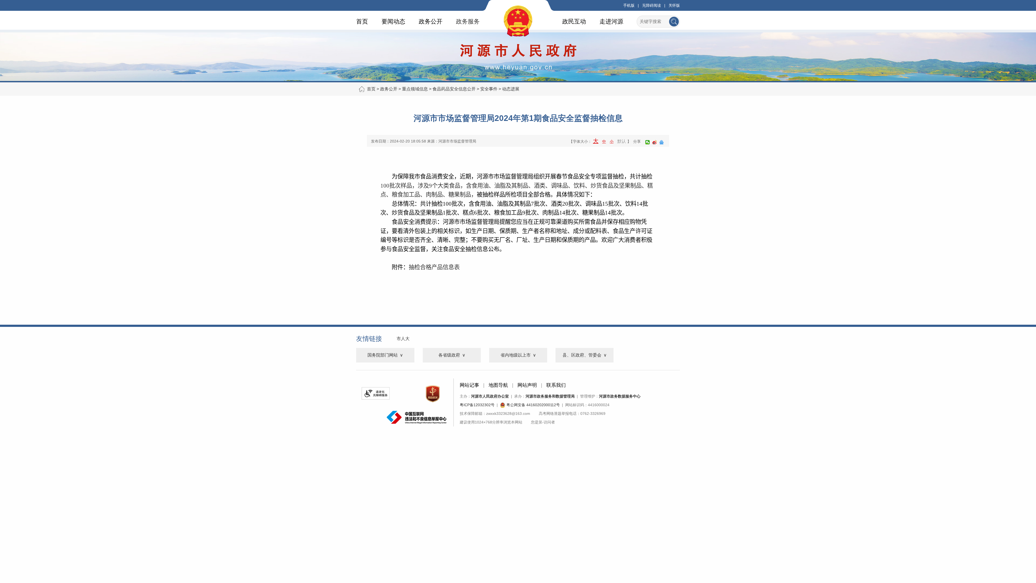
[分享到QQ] (661, 142)
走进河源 (611, 21)
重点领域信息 (415, 89)
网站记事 (469, 385)
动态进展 (510, 89)
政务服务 (468, 21)
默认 (621, 141)
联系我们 (556, 385)
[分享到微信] (647, 142)
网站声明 (527, 385)
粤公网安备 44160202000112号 (532, 405)
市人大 (403, 338)
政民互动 (574, 21)
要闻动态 (393, 21)
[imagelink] (375, 393)
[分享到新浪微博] (654, 142)
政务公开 (430, 21)
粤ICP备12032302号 (477, 405)
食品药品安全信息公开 (454, 89)
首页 (362, 21)
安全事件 (488, 89)
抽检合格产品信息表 (434, 267)
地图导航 (498, 385)
